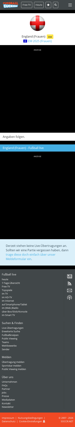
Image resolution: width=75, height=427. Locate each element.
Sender (5, 349)
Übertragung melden (13, 362)
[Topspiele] (48, 5)
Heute (38, 4)
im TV (5, 293)
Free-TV (27, 4)
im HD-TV (7, 297)
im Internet (8, 300)
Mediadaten (8, 399)
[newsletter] (69, 291)
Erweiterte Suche (11, 331)
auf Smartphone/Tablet (14, 304)
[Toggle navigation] (70, 5)
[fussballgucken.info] (10, 5)
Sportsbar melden (11, 365)
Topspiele (7, 290)
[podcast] (69, 299)
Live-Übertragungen (12, 328)
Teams (5, 342)
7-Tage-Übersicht (11, 283)
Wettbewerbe (9, 345)
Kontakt (6, 403)
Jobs (4, 392)
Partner (6, 389)
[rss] (69, 284)
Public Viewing (9, 338)
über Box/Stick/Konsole (14, 311)
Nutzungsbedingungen (30, 417)
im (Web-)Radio (10, 308)
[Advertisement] (37, 90)
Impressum (8, 417)
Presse (5, 396)
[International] (25, 41)
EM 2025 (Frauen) (40, 41)
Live (50, 36)
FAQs (4, 385)
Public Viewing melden (14, 369)
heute (5, 279)
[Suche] (55, 5)
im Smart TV (8, 315)
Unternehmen (9, 381)
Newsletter (8, 406)
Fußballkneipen (10, 335)
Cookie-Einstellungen (30, 421)
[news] (69, 277)
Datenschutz (8, 421)
